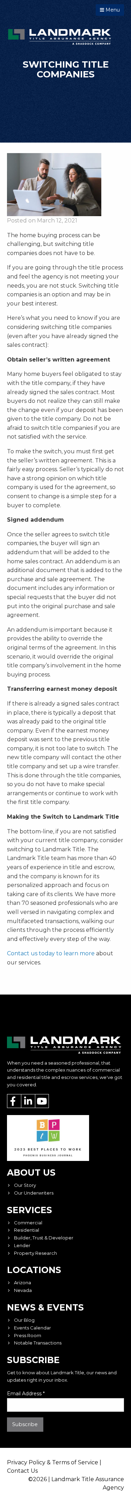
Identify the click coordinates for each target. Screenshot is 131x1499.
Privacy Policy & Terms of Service (52, 1462)
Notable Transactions (37, 1343)
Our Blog (24, 1320)
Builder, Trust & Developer (43, 1237)
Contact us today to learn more (51, 953)
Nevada (23, 1290)
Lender (22, 1245)
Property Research (35, 1253)
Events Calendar (32, 1327)
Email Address (26, 1393)
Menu (112, 10)
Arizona (22, 1282)
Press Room (27, 1335)
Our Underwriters (33, 1193)
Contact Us (22, 1470)
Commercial (28, 1222)
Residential (26, 1230)
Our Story (25, 1185)
